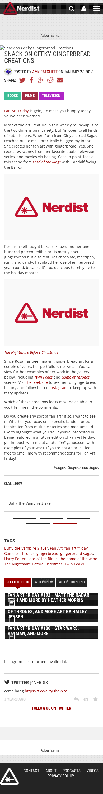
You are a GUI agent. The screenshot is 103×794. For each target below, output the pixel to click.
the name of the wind (78, 558)
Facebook (31, 80)
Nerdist (21, 9)
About (51, 770)
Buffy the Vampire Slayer (26, 548)
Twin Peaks (43, 377)
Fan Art (56, 548)
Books (12, 95)
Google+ (41, 80)
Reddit (50, 80)
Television (51, 95)
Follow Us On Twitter (51, 708)
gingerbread (47, 553)
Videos (93, 770)
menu (96, 8)
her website (37, 382)
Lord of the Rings (47, 161)
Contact (31, 770)
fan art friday (76, 548)
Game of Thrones (76, 377)
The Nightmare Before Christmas (31, 352)
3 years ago (15, 699)
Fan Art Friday (16, 110)
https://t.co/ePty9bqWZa (46, 690)
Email (59, 80)
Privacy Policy (61, 776)
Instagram (59, 387)
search (71, 8)
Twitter (22, 80)
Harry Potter (15, 558)
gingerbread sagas (76, 553)
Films (30, 95)
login (83, 8)
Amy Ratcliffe (45, 71)
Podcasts (72, 770)
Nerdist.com (9, 776)
